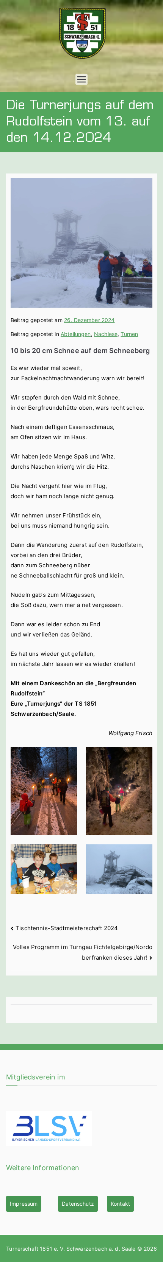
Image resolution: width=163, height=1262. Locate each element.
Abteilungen (76, 334)
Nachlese (106, 334)
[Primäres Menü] (81, 79)
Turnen (129, 334)
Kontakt (120, 1203)
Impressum (24, 1203)
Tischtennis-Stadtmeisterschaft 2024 (67, 928)
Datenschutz (78, 1203)
